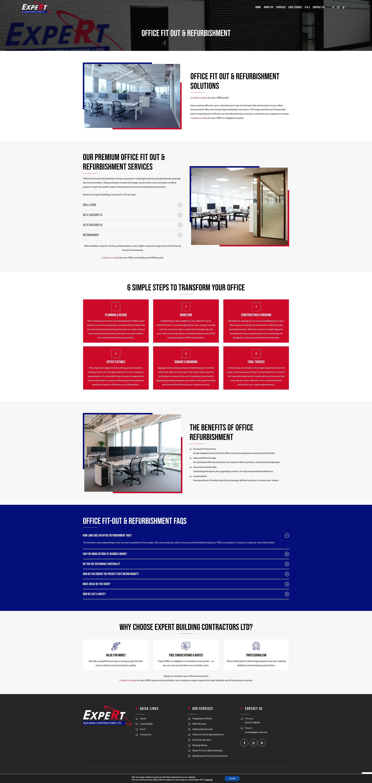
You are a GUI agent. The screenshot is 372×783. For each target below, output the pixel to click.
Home (143, 718)
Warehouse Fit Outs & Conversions (210, 755)
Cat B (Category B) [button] (92, 225)
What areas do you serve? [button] (96, 584)
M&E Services (199, 723)
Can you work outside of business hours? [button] (105, 554)
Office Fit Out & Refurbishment (208, 734)
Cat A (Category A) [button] (92, 215)
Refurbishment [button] (91, 235)
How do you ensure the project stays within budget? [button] (111, 574)
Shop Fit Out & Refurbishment (207, 750)
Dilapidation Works (202, 718)
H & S (142, 729)
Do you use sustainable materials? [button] (101, 564)
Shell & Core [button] (89, 205)
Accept (232, 778)
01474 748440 (252, 722)
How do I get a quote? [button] (94, 594)
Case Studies (146, 723)
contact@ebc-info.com (256, 732)
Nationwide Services (202, 729)
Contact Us (145, 734)
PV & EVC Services (201, 739)
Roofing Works (199, 745)
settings (209, 779)
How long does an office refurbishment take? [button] (107, 536)
